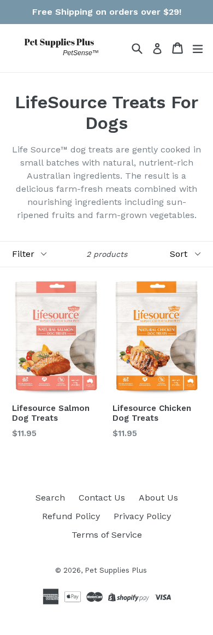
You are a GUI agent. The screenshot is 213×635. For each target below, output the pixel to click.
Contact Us (102, 497)
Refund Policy (71, 516)
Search (50, 497)
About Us (158, 497)
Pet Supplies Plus (116, 570)
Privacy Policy (142, 516)
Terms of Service (107, 535)
